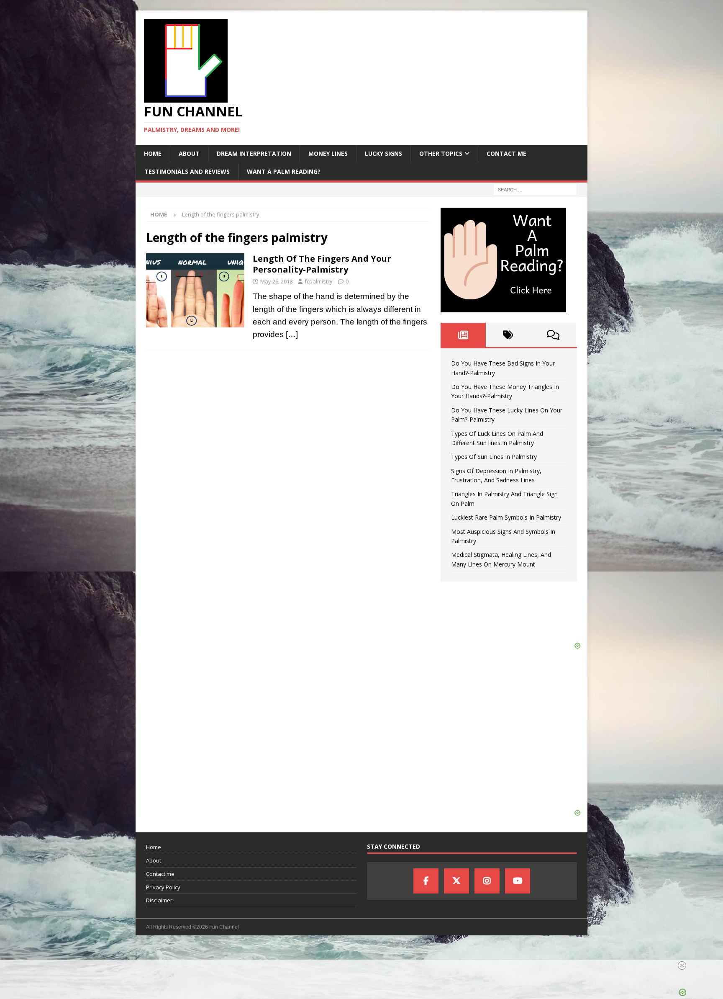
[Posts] (463, 335)
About (189, 153)
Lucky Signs (383, 153)
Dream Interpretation (254, 153)
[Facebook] (425, 880)
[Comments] (553, 335)
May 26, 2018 (276, 281)
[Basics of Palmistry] (195, 290)
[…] (292, 334)
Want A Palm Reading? (283, 171)
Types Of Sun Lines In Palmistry (494, 457)
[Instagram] (487, 880)
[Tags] (508, 335)
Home (153, 153)
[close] (682, 965)
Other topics (440, 153)
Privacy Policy (163, 887)
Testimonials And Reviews (187, 171)
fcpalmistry (319, 281)
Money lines (328, 153)
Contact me (160, 874)
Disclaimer (159, 900)
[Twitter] (456, 880)
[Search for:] (535, 189)
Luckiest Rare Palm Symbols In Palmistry (506, 517)
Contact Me (506, 153)
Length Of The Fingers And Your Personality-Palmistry (322, 264)
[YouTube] (517, 880)
